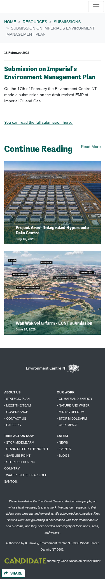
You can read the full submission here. (38, 122)
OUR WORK (65, 392)
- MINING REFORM (70, 411)
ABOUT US (12, 392)
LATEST (63, 435)
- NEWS (62, 442)
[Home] (22, 7)
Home (10, 22)
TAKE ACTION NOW (19, 435)
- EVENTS (64, 449)
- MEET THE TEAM (17, 405)
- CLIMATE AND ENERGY (74, 398)
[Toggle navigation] (96, 6)
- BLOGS (63, 455)
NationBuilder (92, 561)
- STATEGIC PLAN (17, 398)
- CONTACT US (15, 418)
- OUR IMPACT (67, 425)
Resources (35, 22)
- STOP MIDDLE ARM (72, 418)
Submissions (67, 22)
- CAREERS (12, 425)
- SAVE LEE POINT (17, 455)
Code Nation (69, 561)
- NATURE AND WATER (73, 405)
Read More (91, 146)
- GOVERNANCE (16, 411)
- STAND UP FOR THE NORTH (26, 449)
